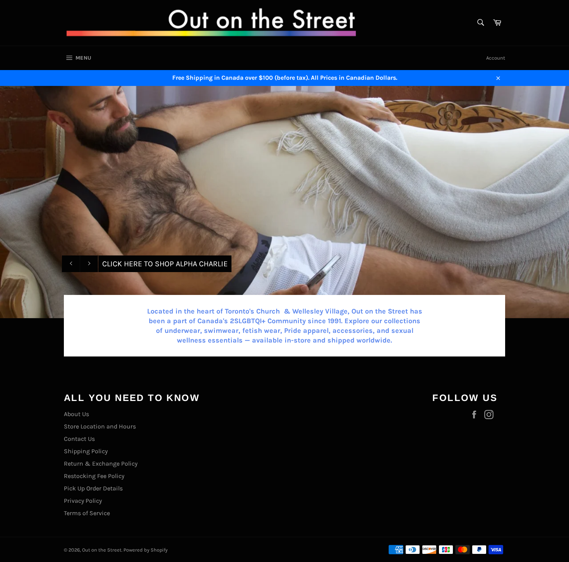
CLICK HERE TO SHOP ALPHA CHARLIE (165, 263)
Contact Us (79, 438)
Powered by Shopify (145, 550)
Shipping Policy (86, 451)
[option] (284, 202)
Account (495, 58)
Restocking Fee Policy (94, 476)
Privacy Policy (83, 500)
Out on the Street (102, 550)
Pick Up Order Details (93, 488)
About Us (76, 414)
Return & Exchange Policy (100, 463)
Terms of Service (87, 513)
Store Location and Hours (100, 426)
